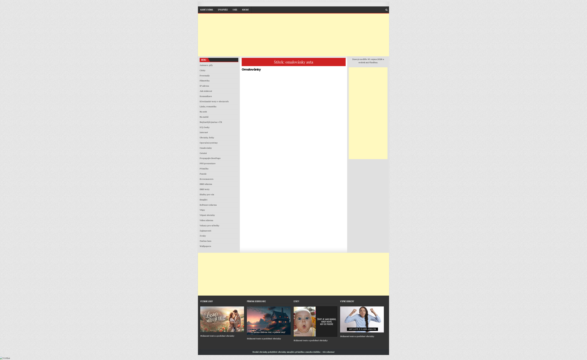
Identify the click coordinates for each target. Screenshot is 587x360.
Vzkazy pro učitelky (209, 225)
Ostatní (203, 153)
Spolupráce (223, 9)
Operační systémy (209, 143)
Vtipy (202, 210)
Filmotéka (204, 81)
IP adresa (204, 86)
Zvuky (203, 236)
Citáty (202, 70)
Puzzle (203, 174)
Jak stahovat (206, 91)
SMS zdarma (206, 184)
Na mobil (204, 117)
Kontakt (245, 9)
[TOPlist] (5, 358)
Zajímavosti (205, 231)
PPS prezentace (208, 163)
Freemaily (205, 76)
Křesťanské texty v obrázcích (214, 101)
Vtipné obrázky (207, 215)
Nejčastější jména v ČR (211, 122)
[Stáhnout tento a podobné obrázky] (222, 331)
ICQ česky (205, 127)
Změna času (205, 241)
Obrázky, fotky (207, 137)
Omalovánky (251, 69)
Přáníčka (204, 169)
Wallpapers (205, 246)
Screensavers (206, 179)
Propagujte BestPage (210, 158)
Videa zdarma (206, 220)
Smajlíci (203, 200)
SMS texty (205, 189)
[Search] (387, 9)
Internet (204, 132)
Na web (203, 112)
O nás (235, 9)
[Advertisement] (293, 34)
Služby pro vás (207, 194)
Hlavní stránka (206, 9)
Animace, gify (206, 65)
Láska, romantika (208, 106)
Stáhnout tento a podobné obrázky (217, 336)
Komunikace (206, 96)
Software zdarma (208, 205)
